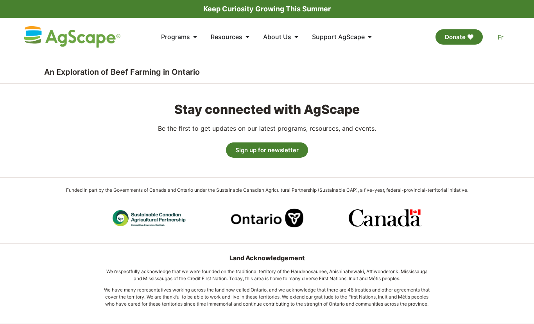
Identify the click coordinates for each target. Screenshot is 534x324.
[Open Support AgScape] (370, 36)
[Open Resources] (247, 36)
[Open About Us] (296, 36)
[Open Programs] (195, 36)
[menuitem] (500, 37)
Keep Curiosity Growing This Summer (267, 9)
